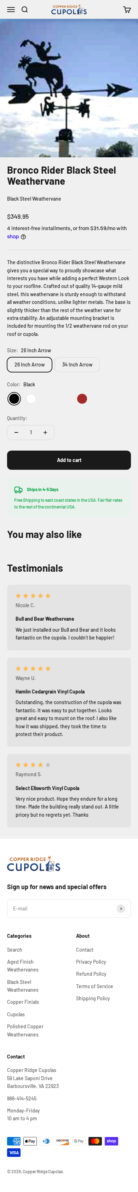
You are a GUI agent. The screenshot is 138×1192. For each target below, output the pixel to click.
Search (14, 950)
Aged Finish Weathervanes (23, 966)
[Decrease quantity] (16, 432)
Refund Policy (91, 974)
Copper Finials (23, 1002)
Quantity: (17, 418)
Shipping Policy (93, 998)
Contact (84, 950)
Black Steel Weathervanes (23, 986)
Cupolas (16, 1014)
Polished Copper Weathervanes (25, 1030)
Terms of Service (94, 986)
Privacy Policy (91, 962)
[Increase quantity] (45, 432)
